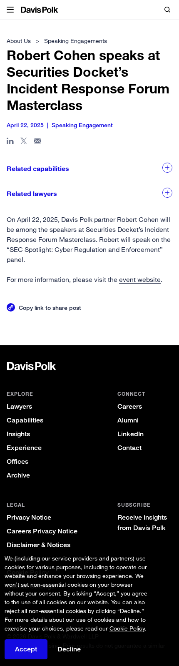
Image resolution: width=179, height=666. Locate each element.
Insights (18, 434)
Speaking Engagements (75, 40)
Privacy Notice (29, 517)
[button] (10, 10)
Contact (129, 448)
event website (140, 279)
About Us (19, 40)
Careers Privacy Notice (42, 531)
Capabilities (25, 420)
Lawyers (19, 406)
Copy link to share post (50, 307)
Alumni (128, 420)
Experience (24, 448)
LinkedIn (130, 434)
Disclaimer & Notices (38, 545)
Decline (69, 649)
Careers (129, 406)
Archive (18, 475)
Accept (26, 649)
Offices (17, 461)
